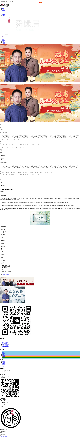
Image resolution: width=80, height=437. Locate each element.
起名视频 (3, 15)
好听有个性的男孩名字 (5, 344)
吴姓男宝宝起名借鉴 (5, 345)
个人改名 (3, 13)
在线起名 (3, 2)
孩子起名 (3, 356)
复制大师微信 (3, 434)
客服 (6, 436)
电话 (3, 436)
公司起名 (3, 10)
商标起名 (3, 354)
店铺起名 (3, 39)
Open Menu (6, 34)
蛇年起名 (3, 357)
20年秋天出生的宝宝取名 (6, 341)
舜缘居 (3, 8)
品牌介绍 (3, 9)
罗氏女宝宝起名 (4, 343)
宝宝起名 (3, 11)
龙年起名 (3, 14)
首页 (1, 436)
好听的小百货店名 (5, 342)
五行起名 (3, 355)
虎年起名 (3, 353)
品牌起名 (3, 40)
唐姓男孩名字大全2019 (5, 346)
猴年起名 (3, 352)
